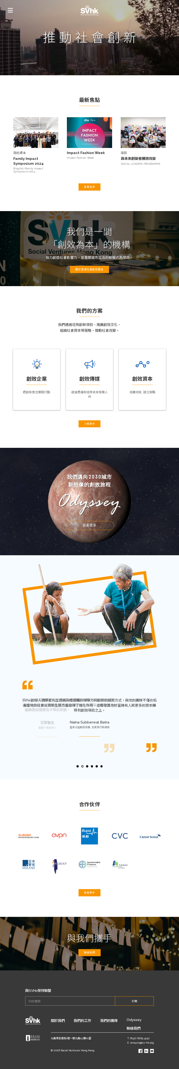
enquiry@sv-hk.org (142, 1042)
